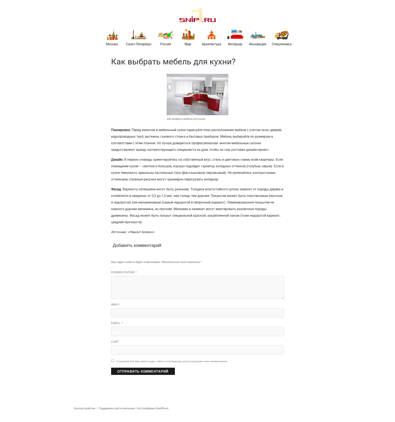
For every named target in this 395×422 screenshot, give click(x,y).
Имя (115, 304)
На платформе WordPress (152, 408)
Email (117, 323)
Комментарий (124, 272)
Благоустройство (84, 408)
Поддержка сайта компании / (118, 408)
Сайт (115, 342)
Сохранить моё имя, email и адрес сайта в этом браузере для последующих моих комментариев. (172, 361)
